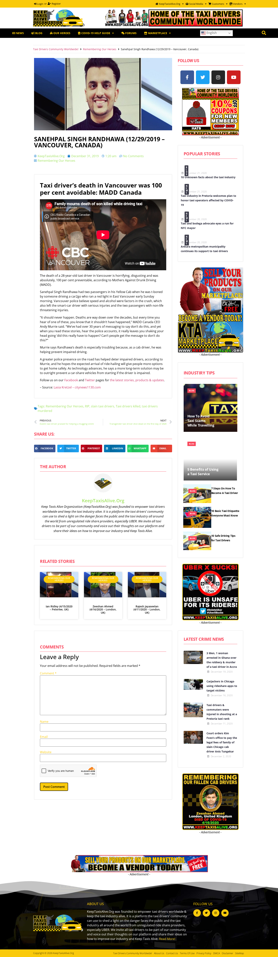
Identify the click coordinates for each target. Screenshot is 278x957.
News (187, 189)
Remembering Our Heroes (99, 49)
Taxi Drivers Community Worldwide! (55, 49)
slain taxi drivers (102, 406)
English (211, 33)
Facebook (71, 380)
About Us (159, 953)
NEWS (19, 33)
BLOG (38, 33)
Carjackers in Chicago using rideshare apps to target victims (222, 686)
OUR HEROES (61, 33)
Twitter (90, 380)
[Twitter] (203, 77)
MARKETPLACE (157, 33)
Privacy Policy (203, 953)
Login (39, 3)
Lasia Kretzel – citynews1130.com (77, 387)
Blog (186, 171)
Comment (48, 673)
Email (44, 736)
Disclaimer (227, 953)
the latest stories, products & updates (137, 380)
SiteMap (239, 953)
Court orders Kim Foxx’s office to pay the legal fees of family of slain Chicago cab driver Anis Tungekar (222, 742)
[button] (44, 448)
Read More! (167, 939)
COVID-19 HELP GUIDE (95, 33)
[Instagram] (218, 77)
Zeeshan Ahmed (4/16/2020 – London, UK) (103, 610)
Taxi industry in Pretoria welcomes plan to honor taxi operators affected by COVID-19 (208, 200)
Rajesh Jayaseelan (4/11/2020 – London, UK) (147, 610)
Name (44, 721)
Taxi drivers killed (128, 406)
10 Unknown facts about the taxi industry (208, 177)
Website (45, 752)
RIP (87, 406)
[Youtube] (234, 77)
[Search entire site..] (263, 33)
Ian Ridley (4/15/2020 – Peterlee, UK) (59, 608)
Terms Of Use (187, 953)
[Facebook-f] (187, 77)
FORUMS (130, 33)
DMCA (216, 953)
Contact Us (172, 953)
